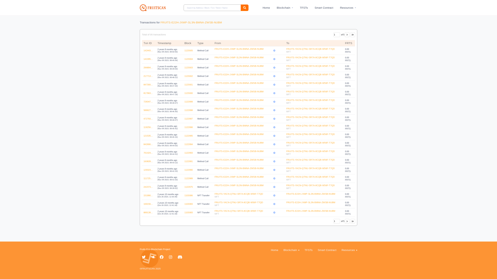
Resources (346, 7)
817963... (148, 93)
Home (266, 7)
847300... (148, 85)
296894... (148, 68)
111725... (148, 178)
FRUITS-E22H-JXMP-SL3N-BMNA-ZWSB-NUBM (191, 22)
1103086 (188, 195)
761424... (148, 153)
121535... (148, 136)
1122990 (188, 170)
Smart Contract (324, 7)
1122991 (188, 161)
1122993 (188, 153)
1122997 (188, 119)
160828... (148, 161)
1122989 (188, 178)
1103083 (188, 204)
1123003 (188, 68)
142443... (148, 50)
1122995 (188, 136)
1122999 (188, 102)
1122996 (188, 127)
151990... (148, 195)
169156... (148, 204)
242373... (148, 187)
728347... (148, 102)
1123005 (188, 50)
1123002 (188, 76)
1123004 (188, 59)
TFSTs (304, 7)
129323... (148, 170)
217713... (148, 76)
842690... (148, 144)
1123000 (188, 93)
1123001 (188, 85)
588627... (148, 110)
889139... (148, 212)
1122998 (188, 110)
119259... (148, 127)
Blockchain (283, 7)
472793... (148, 119)
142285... (148, 59)
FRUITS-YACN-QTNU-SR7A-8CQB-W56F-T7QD (310, 49)
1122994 (188, 144)
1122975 (188, 187)
